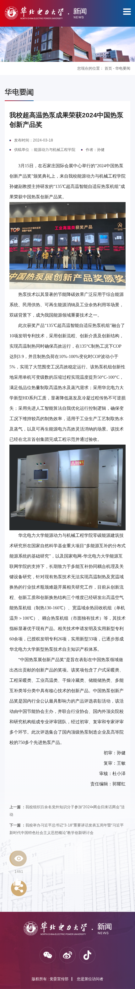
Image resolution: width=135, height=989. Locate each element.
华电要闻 (122, 68)
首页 (108, 68)
